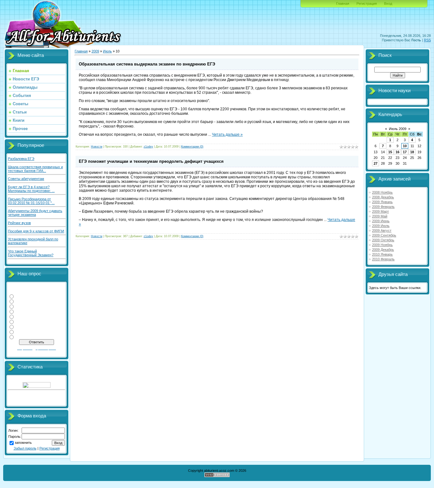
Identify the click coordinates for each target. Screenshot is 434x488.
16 (397, 152)
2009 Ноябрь (382, 245)
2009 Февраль (383, 207)
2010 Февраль (383, 259)
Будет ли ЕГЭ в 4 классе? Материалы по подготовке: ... (31, 189)
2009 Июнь (381, 221)
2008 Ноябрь (382, 192)
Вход (388, 3)
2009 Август (381, 230)
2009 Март (380, 211)
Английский (25, 331)
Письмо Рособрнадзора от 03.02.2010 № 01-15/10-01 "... (31, 201)
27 (375, 163)
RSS (427, 40)
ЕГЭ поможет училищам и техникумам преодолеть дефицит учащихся (151, 161)
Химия (21, 311)
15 (390, 152)
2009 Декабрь (383, 249)
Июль (107, 51)
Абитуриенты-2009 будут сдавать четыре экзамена (35, 213)
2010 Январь (382, 254)
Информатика (27, 301)
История (22, 326)
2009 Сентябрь (384, 235)
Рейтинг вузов (19, 223)
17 (405, 152)
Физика (21, 296)
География (24, 316)
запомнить (23, 443)
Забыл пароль (25, 448)
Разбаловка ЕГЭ (21, 159)
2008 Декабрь (383, 197)
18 (412, 152)
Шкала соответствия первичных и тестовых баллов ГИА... (35, 169)
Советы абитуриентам (26, 179)
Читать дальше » (227, 134)
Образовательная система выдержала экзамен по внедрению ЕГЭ (147, 64)
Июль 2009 (397, 129)
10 (405, 146)
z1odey (148, 146)
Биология (23, 337)
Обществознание (30, 321)
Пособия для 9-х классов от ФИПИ (36, 231)
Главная (342, 3)
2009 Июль (381, 226)
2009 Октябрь (383, 240)
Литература (25, 306)
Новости (96, 146)
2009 (95, 51)
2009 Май (379, 216)
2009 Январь (382, 202)
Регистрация (366, 3)
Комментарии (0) (192, 146)
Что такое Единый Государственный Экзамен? (30, 253)
